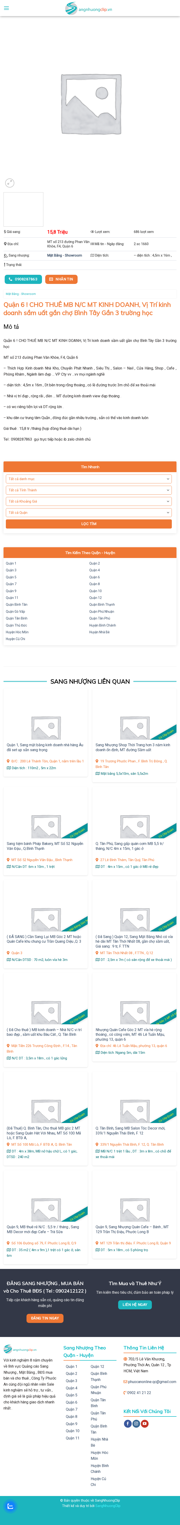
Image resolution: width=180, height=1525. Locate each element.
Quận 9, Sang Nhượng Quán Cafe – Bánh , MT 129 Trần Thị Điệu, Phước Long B (132, 1229)
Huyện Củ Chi (15, 639)
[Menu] (6, 8)
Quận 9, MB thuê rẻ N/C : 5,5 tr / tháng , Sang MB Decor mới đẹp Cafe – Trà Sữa (43, 1229)
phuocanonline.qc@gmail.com (152, 1382)
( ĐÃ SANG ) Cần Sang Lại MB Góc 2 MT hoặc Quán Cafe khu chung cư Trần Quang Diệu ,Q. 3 (44, 939)
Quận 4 (94, 570)
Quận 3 (11, 570)
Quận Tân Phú (99, 618)
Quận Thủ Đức (16, 625)
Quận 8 (94, 584)
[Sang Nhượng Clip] (90, 8)
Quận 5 (11, 577)
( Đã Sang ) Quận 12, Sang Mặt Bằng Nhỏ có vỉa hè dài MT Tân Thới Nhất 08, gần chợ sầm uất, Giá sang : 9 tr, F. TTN (134, 942)
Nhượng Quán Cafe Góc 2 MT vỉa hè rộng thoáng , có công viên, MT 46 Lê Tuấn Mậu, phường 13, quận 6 (130, 1035)
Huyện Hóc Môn (17, 632)
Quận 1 (11, 563)
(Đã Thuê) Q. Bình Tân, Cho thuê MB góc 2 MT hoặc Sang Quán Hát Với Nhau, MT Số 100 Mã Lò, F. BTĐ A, (44, 1133)
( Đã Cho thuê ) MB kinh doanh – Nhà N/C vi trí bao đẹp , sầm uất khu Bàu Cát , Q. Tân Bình (44, 1032)
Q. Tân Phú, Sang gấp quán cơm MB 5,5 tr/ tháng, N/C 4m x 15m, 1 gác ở (130, 846)
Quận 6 (94, 577)
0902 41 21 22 (139, 1393)
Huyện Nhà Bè (99, 632)
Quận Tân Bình (16, 618)
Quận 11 (12, 598)
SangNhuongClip (107, 1506)
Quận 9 (11, 591)
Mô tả (11, 326)
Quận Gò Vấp (15, 611)
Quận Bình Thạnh (102, 604)
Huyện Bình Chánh (102, 625)
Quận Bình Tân (16, 604)
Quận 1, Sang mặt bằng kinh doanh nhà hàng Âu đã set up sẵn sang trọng (45, 747)
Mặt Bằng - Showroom (64, 255)
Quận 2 (94, 563)
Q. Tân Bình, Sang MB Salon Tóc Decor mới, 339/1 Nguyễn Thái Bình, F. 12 (130, 1130)
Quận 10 (95, 591)
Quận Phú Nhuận (101, 611)
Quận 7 (11, 584)
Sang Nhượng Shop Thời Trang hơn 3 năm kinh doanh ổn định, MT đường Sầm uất (133, 747)
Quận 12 (95, 598)
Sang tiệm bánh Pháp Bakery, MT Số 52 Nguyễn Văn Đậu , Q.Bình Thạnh (45, 846)
